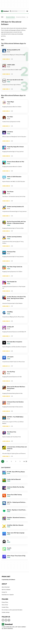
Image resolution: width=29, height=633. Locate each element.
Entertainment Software (21, 17)
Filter (2, 39)
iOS (2, 17)
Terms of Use (5, 604)
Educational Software (10, 17)
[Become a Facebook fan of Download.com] (3, 620)
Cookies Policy (5, 607)
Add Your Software (6, 589)
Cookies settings (5, 612)
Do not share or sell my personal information (12, 609)
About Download (5, 587)
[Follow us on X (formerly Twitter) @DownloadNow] (6, 620)
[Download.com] (5, 11)
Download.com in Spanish (8, 594)
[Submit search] (10, 11)
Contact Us (4, 592)
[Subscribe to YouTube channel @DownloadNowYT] (9, 620)
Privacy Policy (5, 602)
